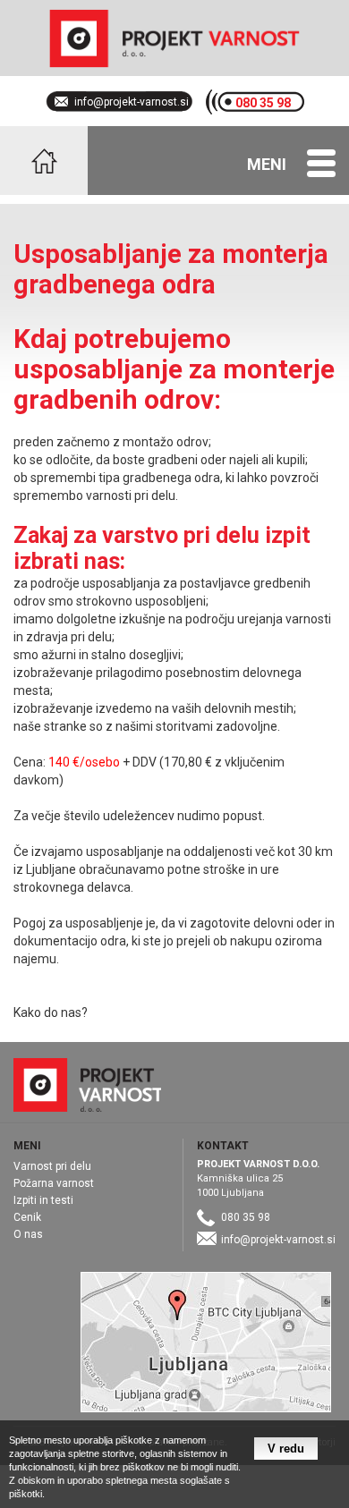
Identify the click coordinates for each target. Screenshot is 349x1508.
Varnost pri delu (52, 1166)
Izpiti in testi (43, 1200)
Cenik (27, 1217)
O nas (28, 1234)
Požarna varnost (53, 1183)
